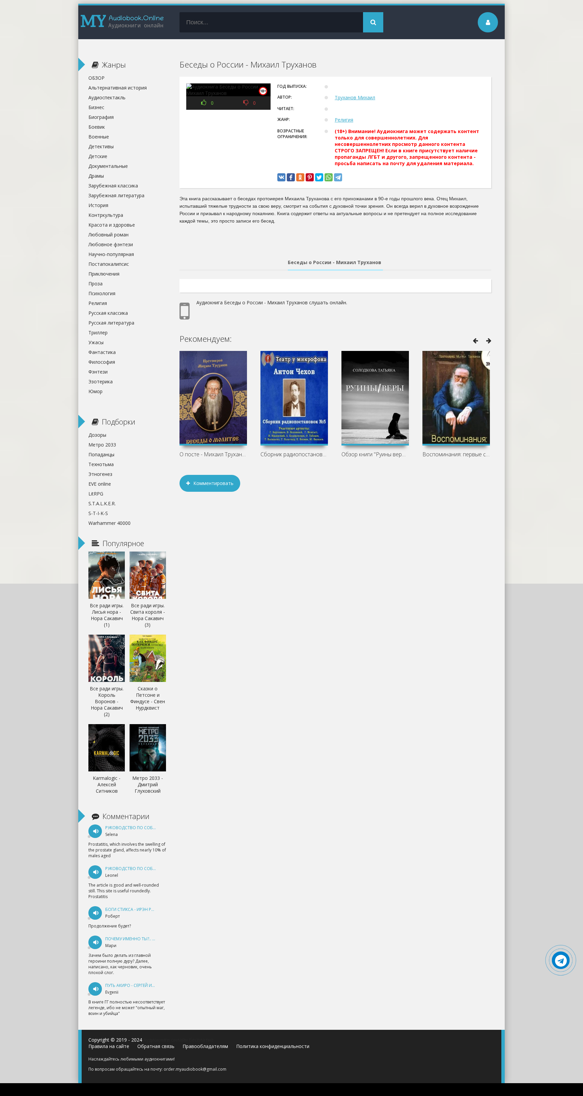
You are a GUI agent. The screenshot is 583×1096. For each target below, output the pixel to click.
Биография (101, 117)
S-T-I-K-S (98, 513)
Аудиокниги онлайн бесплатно (178, 1040)
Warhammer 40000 (109, 523)
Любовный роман (108, 234)
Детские (97, 156)
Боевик (96, 127)
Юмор (95, 391)
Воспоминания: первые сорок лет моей (456, 454)
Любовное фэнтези (110, 244)
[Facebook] (291, 177)
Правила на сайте (108, 1046)
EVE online (99, 484)
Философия (101, 362)
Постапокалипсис (108, 264)
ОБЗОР (96, 78)
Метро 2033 (102, 444)
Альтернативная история (117, 87)
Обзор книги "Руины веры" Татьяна (375, 454)
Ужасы (96, 342)
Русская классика (108, 313)
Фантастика (102, 352)
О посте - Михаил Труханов (213, 454)
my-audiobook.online (122, 22)
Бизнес (96, 107)
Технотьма (101, 464)
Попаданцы (101, 454)
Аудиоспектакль (107, 97)
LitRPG (95, 493)
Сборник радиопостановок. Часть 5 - (294, 454)
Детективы (101, 146)
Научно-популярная (111, 254)
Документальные (108, 166)
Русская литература (111, 323)
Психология (101, 293)
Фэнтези (98, 371)
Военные (98, 136)
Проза (95, 283)
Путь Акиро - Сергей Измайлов (138, 985)
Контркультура (105, 215)
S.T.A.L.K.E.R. (102, 503)
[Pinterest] (310, 177)
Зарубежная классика (113, 185)
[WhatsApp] (329, 177)
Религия (344, 120)
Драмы (96, 176)
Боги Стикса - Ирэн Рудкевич (137, 909)
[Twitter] (319, 177)
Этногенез (100, 474)
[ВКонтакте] (281, 177)
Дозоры (97, 435)
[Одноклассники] (300, 177)
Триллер (98, 332)
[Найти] (373, 22)
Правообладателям (205, 1046)
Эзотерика (100, 381)
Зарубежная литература (116, 195)
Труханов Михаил (355, 97)
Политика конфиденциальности (272, 1046)
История (98, 205)
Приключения (103, 274)
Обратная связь (155, 1046)
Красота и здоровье (111, 225)
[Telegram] (338, 177)
